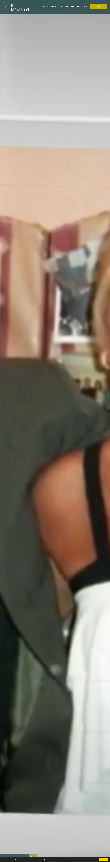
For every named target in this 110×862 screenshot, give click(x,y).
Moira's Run (64, 7)
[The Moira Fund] (13, 7)
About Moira (54, 7)
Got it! (103, 860)
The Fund (45, 7)
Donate (98, 7)
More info (50, 860)
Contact (84, 7)
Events (72, 7)
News (78, 7)
